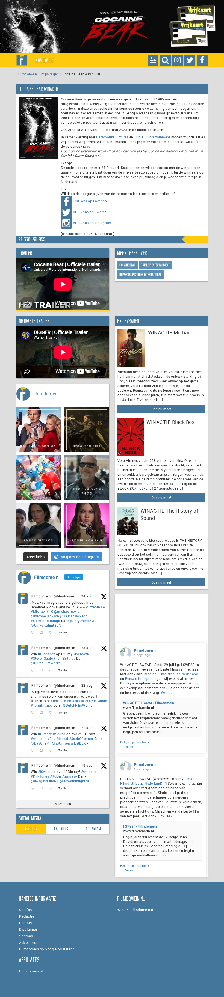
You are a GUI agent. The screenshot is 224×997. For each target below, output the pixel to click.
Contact (25, 922)
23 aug (87, 647)
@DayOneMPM (82, 620)
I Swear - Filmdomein (140, 826)
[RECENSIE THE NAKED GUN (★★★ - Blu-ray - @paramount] (38, 429)
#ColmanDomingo (45, 620)
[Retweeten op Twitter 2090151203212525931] (43, 788)
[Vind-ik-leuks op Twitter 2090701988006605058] (52, 750)
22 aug (87, 685)
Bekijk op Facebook (134, 742)
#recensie (97, 607)
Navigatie (45, 60)
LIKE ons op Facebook (91, 201)
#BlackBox (46, 654)
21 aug (87, 727)
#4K (50, 611)
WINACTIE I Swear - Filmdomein (148, 703)
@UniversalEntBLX (46, 625)
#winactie (82, 654)
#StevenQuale (42, 658)
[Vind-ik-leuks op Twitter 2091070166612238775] (52, 713)
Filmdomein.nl (31, 971)
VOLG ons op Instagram (92, 223)
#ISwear (44, 771)
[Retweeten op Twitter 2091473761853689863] (43, 670)
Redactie (26, 916)
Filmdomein (27, 74)
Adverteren (28, 942)
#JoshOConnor (81, 738)
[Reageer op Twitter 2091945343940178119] (34, 633)
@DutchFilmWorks (46, 663)
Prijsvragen (50, 74)
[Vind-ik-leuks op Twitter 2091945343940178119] (52, 633)
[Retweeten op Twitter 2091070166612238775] (43, 713)
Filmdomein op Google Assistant (46, 949)
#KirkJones (40, 776)
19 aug (87, 765)
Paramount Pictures (112, 137)
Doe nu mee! (161, 409)
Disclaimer (28, 929)
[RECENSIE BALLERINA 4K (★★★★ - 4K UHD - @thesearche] (86, 429)
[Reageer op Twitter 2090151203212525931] (34, 788)
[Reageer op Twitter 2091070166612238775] (34, 713)
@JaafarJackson (73, 616)
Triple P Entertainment (152, 137)
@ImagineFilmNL (45, 781)
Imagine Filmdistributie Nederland (170, 674)
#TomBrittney (64, 658)
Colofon (25, 909)
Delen (129, 747)
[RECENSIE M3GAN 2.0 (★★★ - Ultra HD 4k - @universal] (86, 525)
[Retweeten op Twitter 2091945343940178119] (43, 633)
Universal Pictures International (140, 274)
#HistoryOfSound (52, 734)
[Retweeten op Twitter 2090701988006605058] (43, 750)
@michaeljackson (45, 616)
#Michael (38, 611)
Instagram (93, 828)
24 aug (87, 596)
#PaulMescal (57, 738)
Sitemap (26, 935)
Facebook (61, 828)
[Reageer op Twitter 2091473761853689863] (34, 670)
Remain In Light (138, 678)
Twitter (31, 828)
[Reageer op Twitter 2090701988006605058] (34, 750)
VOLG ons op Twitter (89, 212)
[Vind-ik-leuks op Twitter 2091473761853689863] (52, 670)
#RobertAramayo (63, 776)
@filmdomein (64, 596)
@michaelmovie (67, 611)
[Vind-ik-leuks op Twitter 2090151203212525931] (52, 788)
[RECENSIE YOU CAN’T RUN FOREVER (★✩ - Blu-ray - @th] (86, 477)
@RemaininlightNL (75, 781)
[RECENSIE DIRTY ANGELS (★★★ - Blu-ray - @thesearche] (38, 525)
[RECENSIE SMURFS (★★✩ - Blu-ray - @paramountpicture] (38, 477)
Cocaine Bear (127, 265)
